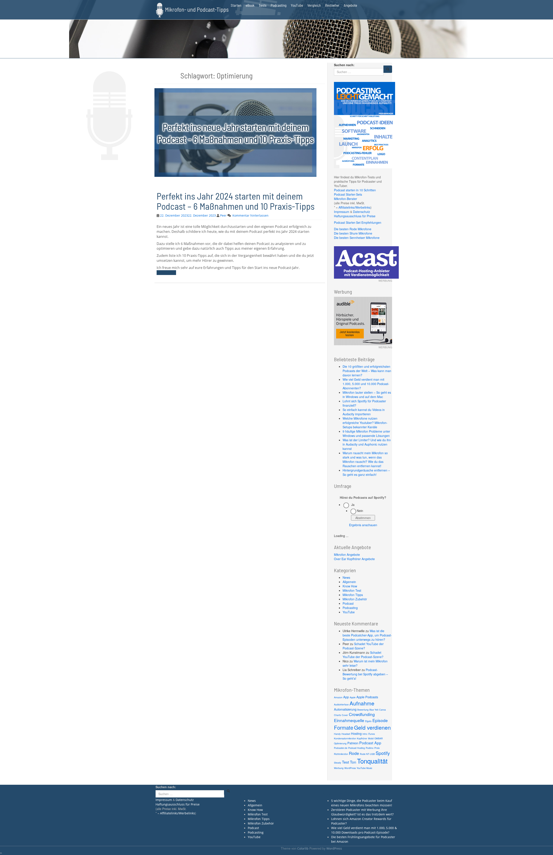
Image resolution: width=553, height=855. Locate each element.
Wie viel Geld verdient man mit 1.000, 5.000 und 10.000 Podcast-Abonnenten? (366, 383)
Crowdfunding (362, 714)
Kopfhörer (362, 738)
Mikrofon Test (352, 590)
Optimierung (340, 743)
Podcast (348, 603)
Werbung (338, 768)
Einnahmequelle (349, 720)
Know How (350, 586)
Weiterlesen (166, 272)
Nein (360, 510)
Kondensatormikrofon (345, 738)
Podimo (369, 748)
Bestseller (332, 5)
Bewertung (363, 709)
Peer (223, 215)
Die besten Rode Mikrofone (352, 229)
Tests (262, 5)
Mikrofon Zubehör (355, 599)
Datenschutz (361, 211)
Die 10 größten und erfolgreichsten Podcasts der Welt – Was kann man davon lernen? (367, 370)
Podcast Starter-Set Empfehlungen (357, 222)
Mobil (370, 738)
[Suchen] (387, 69)
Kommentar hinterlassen (250, 215)
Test (345, 762)
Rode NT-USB (367, 754)
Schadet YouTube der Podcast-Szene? (363, 646)
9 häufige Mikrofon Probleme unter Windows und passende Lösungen (366, 433)
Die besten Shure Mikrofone (353, 233)
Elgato (368, 721)
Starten (236, 5)
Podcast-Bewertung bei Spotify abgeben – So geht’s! (365, 674)
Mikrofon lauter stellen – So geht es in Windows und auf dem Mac (367, 394)
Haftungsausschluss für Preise (354, 216)
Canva (382, 709)
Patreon (352, 743)
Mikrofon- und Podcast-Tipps (197, 9)
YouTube (297, 5)
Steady (337, 762)
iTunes (371, 733)
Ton (353, 762)
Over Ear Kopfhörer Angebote (354, 559)
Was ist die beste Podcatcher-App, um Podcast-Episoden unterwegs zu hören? (367, 635)
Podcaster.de (340, 748)
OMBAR (378, 738)
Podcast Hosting (356, 748)
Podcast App (370, 742)
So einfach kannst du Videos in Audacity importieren (364, 412)
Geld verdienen (372, 727)
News (346, 577)
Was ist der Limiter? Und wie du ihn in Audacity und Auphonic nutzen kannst (367, 444)
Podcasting (278, 5)
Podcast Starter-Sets (348, 194)
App (346, 697)
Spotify (383, 753)
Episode (380, 720)
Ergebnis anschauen (363, 525)
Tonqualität (372, 760)
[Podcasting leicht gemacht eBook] (364, 125)
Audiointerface (341, 704)
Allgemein (349, 582)
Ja (352, 504)
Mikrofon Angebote (347, 554)
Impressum (341, 211)
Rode (354, 753)
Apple (353, 697)
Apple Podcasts (367, 697)
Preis (377, 748)
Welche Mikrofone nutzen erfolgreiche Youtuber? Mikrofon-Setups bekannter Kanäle (365, 422)
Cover (345, 715)
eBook (250, 5)
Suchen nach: (344, 65)
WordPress (350, 768)
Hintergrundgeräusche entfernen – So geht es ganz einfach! (366, 472)
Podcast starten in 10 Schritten (355, 190)
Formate (343, 727)
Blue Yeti (373, 709)
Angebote (350, 5)
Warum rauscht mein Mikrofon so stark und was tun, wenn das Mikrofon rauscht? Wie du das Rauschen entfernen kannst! (365, 459)
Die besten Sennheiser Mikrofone (357, 237)
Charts (337, 715)
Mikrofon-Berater (345, 199)
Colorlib (302, 848)
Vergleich (314, 5)
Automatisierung (345, 709)
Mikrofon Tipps (353, 595)
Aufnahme (362, 703)
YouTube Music (364, 768)
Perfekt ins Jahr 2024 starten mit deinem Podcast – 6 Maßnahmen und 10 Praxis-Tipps (236, 201)
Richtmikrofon (341, 754)
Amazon (338, 697)
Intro (364, 733)
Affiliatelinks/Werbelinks (354, 207)
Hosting (356, 733)
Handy (337, 733)
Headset (346, 733)
